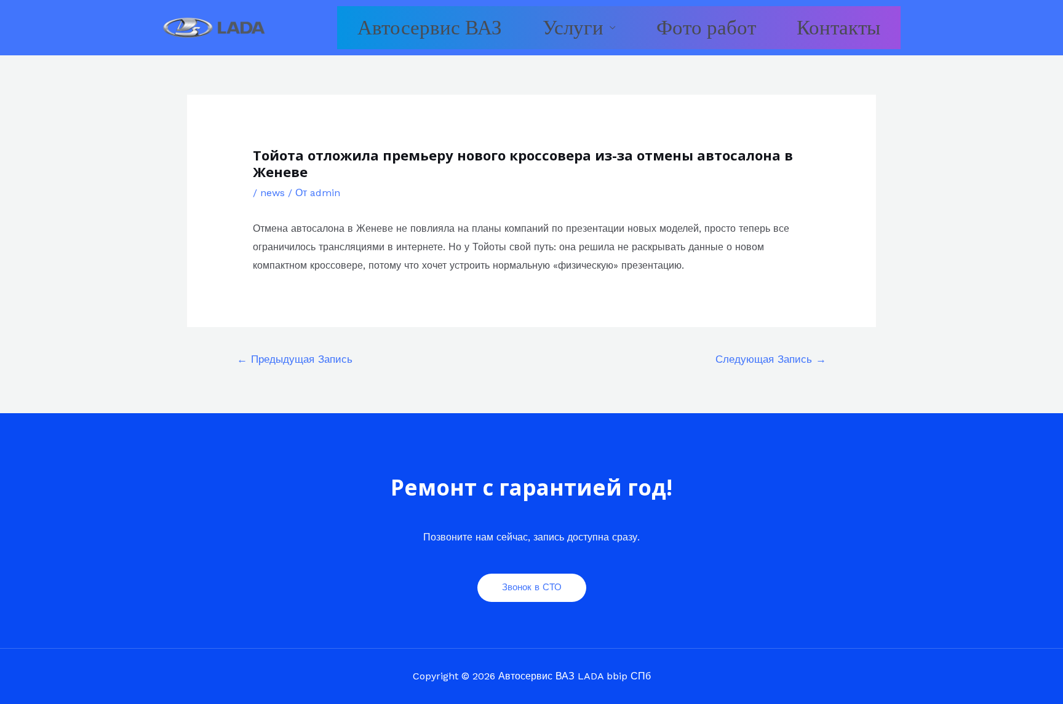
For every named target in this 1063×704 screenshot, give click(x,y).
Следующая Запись (770, 359)
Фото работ (706, 28)
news (272, 193)
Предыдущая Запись (294, 359)
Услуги (573, 28)
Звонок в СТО (532, 587)
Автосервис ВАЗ (429, 28)
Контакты (838, 28)
